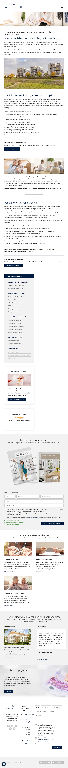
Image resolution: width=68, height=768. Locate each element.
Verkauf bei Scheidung (44, 560)
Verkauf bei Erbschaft (12, 560)
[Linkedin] (14, 728)
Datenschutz (8, 762)
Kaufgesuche (41, 627)
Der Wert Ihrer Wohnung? (17, 371)
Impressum (18, 762)
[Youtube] (16, 726)
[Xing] (10, 728)
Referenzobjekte (10, 627)
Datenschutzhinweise (35, 517)
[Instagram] (12, 726)
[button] (45, 762)
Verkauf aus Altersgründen (14, 594)
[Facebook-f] (8, 726)
